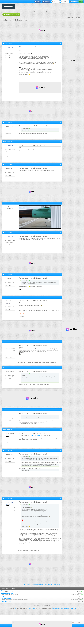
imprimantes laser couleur (57, 608)
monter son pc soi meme (6, 601)
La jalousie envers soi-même (7, 593)
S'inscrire (37, 1)
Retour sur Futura (46, 1)
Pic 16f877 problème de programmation (52, 584)
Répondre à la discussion (11, 14)
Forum (6, 11)
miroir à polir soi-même (6, 598)
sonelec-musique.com (36, 435)
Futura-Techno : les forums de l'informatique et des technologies (22, 11)
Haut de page (77, 622)
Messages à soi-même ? (6, 596)
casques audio (67, 608)
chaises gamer (73, 608)
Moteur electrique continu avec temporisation (33, 584)
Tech (15, 608)
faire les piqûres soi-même (6, 590)
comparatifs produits (31, 608)
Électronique (40, 11)
